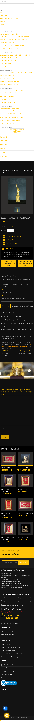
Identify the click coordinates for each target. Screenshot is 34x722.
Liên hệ (2, 25)
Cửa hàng (15, 170)
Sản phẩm (3, 18)
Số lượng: (4, 230)
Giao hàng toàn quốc (13, 243)
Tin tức (2, 21)
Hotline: (4, 290)
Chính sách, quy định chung (10, 120)
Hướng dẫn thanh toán (8, 668)
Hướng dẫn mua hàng (14, 240)
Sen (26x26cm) (22, 537)
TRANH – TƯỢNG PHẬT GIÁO (10, 81)
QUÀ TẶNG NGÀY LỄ (7, 45)
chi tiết (5, 306)
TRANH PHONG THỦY (7, 75)
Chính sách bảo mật (7, 123)
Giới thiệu (3, 15)
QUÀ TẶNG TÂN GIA (6, 96)
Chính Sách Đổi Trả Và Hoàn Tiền (11, 114)
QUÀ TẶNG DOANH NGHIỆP (9, 36)
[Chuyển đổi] (9, 144)
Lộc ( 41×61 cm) (6, 468)
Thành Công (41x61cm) (25, 513)
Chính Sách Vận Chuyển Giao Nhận (12, 117)
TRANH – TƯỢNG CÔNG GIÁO (10, 84)
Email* (3, 428)
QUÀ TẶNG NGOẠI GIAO (8, 60)
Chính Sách (4, 28)
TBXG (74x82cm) (23, 468)
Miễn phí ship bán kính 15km (8, 263)
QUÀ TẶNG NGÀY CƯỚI (8, 93)
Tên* (2, 421)
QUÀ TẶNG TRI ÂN (6, 99)
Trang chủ (3, 12)
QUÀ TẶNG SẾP (5, 63)
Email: (4, 295)
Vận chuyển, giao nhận (8, 671)
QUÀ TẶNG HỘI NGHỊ (7, 66)
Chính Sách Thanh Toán (8, 111)
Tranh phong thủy (6, 674)
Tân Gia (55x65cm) (23, 489)
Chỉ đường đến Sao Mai (14, 236)
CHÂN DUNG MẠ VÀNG (8, 42)
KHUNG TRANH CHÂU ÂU (9, 49)
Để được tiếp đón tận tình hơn (25, 263)
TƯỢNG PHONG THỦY (7, 78)
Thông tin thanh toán (7, 631)
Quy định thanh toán (7, 665)
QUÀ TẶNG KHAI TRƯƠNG (9, 57)
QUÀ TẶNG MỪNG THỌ (8, 102)
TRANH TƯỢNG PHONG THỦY (10, 39)
